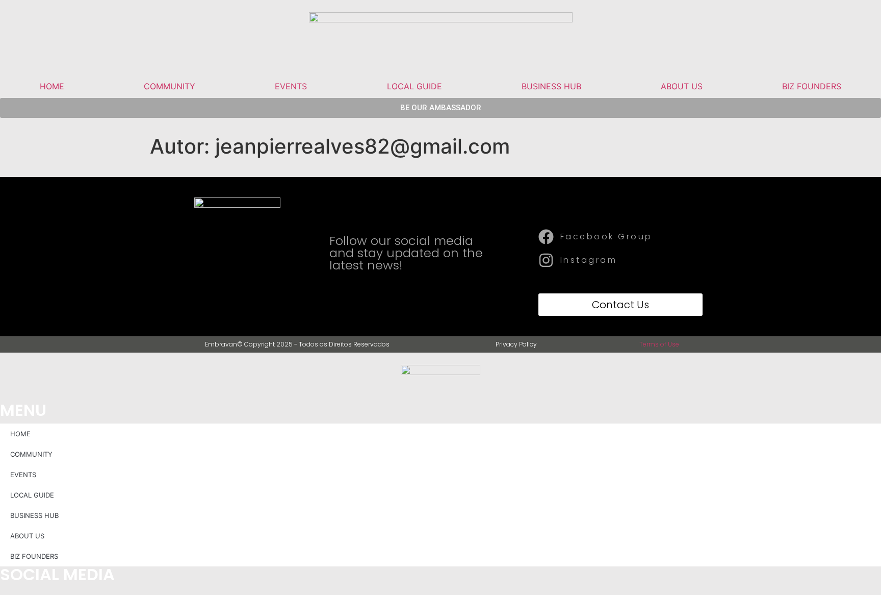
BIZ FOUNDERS (811, 86)
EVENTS (291, 86)
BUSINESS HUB (551, 86)
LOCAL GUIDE (414, 86)
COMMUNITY (169, 86)
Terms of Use (659, 344)
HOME (52, 86)
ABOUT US (682, 86)
